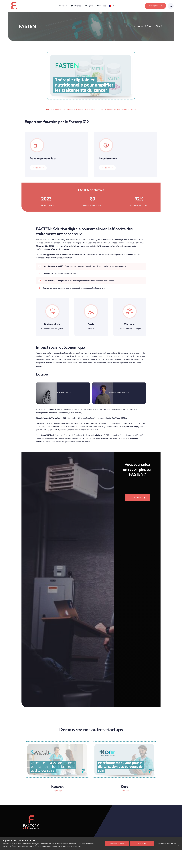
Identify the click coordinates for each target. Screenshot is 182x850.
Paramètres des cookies (167, 843)
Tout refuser (141, 843)
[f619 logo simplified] (13, 1)
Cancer (58, 109)
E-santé (68, 109)
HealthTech (57, 791)
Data (63, 109)
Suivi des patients (123, 109)
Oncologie (99, 109)
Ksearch (57, 786)
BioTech (53, 109)
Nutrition (92, 109)
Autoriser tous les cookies (117, 843)
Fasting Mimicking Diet (80, 109)
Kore (124, 786)
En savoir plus (76, 846)
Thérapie (133, 109)
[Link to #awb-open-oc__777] (171, 6)
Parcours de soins (110, 109)
